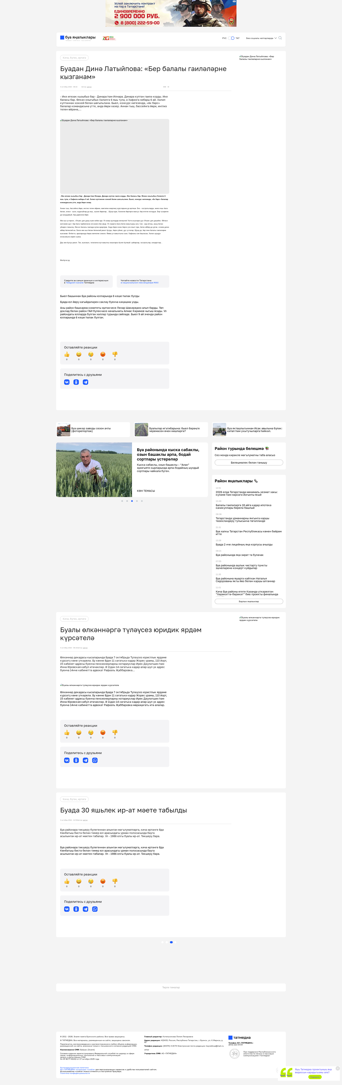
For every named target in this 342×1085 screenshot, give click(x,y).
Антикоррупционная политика (74, 1067)
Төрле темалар (171, 987)
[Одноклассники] (76, 382)
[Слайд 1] (122, 501)
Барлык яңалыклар (249, 601)
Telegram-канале (75, 282)
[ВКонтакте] (66, 382)
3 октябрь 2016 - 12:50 (68, 820)
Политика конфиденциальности (75, 1073)
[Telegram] (85, 382)
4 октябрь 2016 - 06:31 (68, 648)
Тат (238, 38)
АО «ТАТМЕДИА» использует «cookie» (77, 1069)
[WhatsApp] (95, 760)
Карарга (314, 1077)
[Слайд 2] (127, 501)
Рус (224, 38)
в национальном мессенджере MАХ (140, 282)
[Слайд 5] (142, 501)
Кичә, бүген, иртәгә (74, 57)
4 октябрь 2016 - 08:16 (68, 87)
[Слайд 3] (132, 501)
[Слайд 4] (137, 501)
